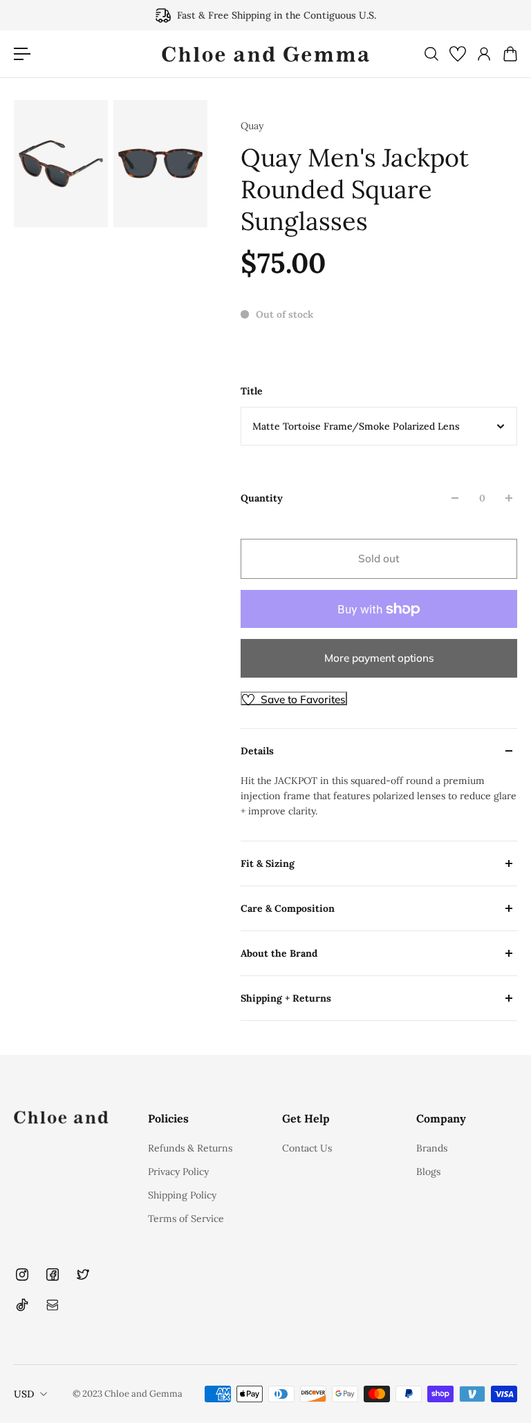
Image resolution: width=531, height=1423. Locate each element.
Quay (252, 126)
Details (257, 751)
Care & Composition (288, 908)
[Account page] (483, 54)
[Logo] (265, 53)
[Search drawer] (431, 54)
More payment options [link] (379, 658)
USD (24, 1394)
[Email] (52, 1305)
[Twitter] (83, 1274)
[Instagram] (22, 1274)
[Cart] (509, 54)
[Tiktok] (22, 1305)
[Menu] (22, 54)
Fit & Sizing (268, 863)
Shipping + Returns (286, 998)
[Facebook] (52, 1274)
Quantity (262, 498)
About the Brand (279, 953)
